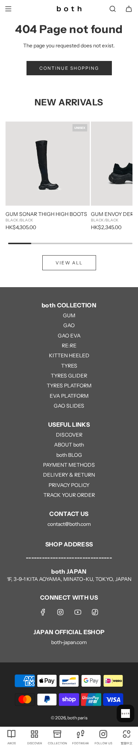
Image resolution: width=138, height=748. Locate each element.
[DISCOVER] (34, 733)
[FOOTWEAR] (80, 733)
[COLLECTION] (57, 733)
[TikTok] (95, 612)
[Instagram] (60, 612)
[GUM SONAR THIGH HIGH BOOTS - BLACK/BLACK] (48, 164)
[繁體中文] (126, 733)
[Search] (113, 9)
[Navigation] (8, 9)
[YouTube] (78, 612)
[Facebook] (43, 612)
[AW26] (11, 733)
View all (69, 262)
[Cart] (129, 9)
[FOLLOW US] (103, 733)
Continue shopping (69, 68)
